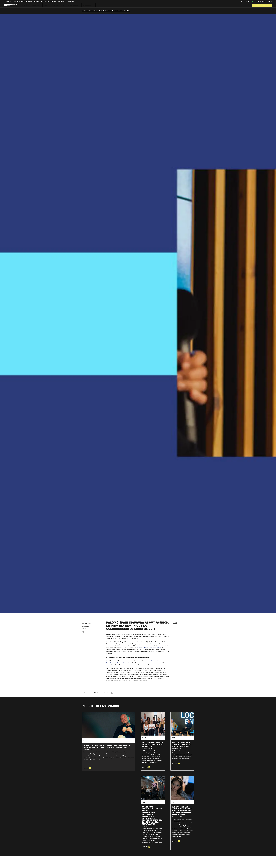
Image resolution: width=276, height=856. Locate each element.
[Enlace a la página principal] (12, 5)
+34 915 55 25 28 (261, 1)
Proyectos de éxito (58, 5)
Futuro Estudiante (19, 1)
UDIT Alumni (29, 1)
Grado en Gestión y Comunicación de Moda (149, 647)
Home (83, 10)
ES (246, 1)
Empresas (36, 1)
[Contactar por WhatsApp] (252, 1)
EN (248, 1)
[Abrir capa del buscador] (242, 1)
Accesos (270, 1)
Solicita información (261, 5)
